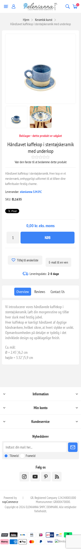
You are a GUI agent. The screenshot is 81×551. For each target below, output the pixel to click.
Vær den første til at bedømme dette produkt (41, 162)
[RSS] (57, 476)
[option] (16, 117)
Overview (22, 291)
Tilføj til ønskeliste (27, 260)
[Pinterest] (46, 476)
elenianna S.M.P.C (31, 191)
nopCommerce (10, 502)
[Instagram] (24, 476)
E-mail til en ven (58, 262)
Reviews (39, 291)
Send (73, 447)
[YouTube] (35, 476)
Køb (48, 237)
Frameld (30, 455)
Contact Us (58, 291)
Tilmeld (14, 455)
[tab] (22, 292)
